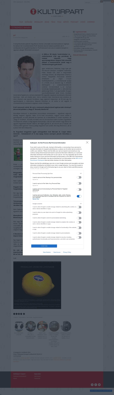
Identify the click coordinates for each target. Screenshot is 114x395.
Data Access (57, 252)
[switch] (79, 177)
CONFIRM (44, 246)
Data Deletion (47, 252)
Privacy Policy (67, 252)
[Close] (88, 143)
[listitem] (57, 173)
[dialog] (57, 197)
